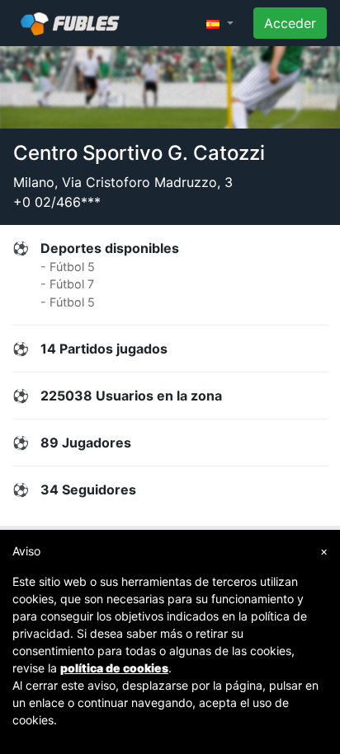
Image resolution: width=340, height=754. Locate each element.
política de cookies (114, 668)
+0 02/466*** (57, 202)
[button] (220, 23)
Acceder (290, 23)
